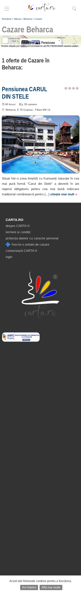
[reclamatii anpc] (21, 340)
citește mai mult (63, 194)
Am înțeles (29, 587)
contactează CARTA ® (21, 251)
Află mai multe (50, 587)
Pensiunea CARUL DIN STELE (24, 92)
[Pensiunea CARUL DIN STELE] (40, 170)
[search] (74, 10)
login (9, 257)
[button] (59, 40)
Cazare (38, 19)
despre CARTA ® (18, 226)
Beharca (28, 19)
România (6, 19)
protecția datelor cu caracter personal (32, 238)
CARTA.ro (14, 220)
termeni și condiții (18, 232)
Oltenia (17, 19)
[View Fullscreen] (5, 40)
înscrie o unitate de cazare (30, 244)
